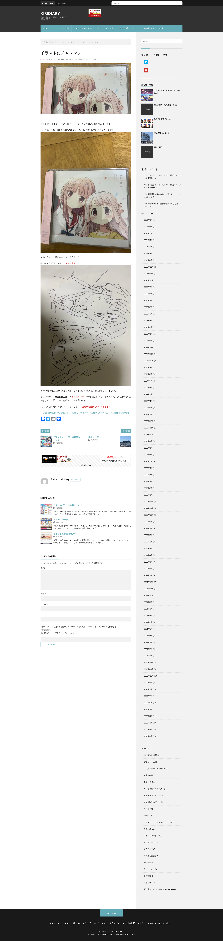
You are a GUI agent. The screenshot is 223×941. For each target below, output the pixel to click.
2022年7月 (148, 535)
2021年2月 (148, 649)
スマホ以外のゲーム (152, 802)
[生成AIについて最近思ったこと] (147, 109)
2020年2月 (148, 729)
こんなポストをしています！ (153, 28)
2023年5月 (148, 468)
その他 (146, 809)
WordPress (130, 934)
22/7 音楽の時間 (150, 755)
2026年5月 (148, 240)
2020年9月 (148, 682)
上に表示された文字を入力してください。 (58, 633)
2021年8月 (148, 609)
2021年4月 (148, 636)
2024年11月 (149, 354)
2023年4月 (148, 475)
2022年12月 (149, 501)
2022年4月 (148, 555)
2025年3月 (148, 327)
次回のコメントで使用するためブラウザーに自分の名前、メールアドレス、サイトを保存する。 (79, 627)
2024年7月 (148, 381)
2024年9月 (148, 367)
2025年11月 (149, 273)
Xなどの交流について (127, 28)
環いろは (89, 59)
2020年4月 (148, 716)
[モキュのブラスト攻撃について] (46, 509)
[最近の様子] (147, 152)
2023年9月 (148, 441)
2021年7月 (148, 615)
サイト (43, 614)
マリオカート (149, 842)
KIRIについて (48, 28)
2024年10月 (149, 361)
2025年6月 (148, 307)
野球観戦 (147, 876)
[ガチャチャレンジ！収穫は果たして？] (46, 441)
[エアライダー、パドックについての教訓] (147, 95)
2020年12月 (149, 662)
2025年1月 (148, 340)
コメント (44, 568)
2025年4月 (148, 320)
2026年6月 (148, 233)
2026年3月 (148, 247)
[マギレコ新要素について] (46, 538)
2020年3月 (148, 723)
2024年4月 (148, 401)
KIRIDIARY (50, 13)
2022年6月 (148, 542)
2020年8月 (148, 689)
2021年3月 (148, 642)
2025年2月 (148, 334)
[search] (180, 3)
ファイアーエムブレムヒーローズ (157, 822)
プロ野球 (147, 829)
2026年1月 (148, 260)
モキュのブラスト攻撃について (67, 505)
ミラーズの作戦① (61, 519)
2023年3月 (148, 481)
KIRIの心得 (64, 28)
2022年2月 (148, 568)
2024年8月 (148, 374)
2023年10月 (149, 434)
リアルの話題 (149, 856)
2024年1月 (148, 414)
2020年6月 (148, 703)
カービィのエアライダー (154, 789)
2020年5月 (148, 709)
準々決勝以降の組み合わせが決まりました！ (162, 194)
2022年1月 (148, 575)
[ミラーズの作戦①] (46, 524)
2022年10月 (149, 515)
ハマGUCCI (148, 206)
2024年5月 (148, 394)
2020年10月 (149, 676)
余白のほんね (80, 59)
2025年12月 (149, 267)
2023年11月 (149, 428)
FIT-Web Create (107, 934)
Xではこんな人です (105, 28)
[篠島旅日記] (125, 441)
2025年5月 (148, 314)
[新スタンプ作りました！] (147, 123)
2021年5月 (148, 629)
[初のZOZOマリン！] (147, 138)
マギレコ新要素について (64, 534)
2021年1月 (148, 656)
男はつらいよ (149, 869)
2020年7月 (148, 696)
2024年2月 (148, 408)
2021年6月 (148, 622)
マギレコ (71, 59)
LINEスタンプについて (83, 28)
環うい (95, 59)
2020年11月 (149, 669)
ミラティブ (148, 849)
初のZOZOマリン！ (161, 133)
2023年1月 (148, 495)
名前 (43, 594)
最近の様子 (158, 147)
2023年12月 (149, 421)
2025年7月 (148, 300)
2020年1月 (148, 736)
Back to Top (111, 913)
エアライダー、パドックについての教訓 (124, 3)
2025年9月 (148, 287)
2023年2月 (148, 488)
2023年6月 (148, 461)
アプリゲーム (149, 762)
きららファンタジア (152, 795)
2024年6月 (148, 387)
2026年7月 (148, 227)
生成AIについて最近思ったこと (166, 105)
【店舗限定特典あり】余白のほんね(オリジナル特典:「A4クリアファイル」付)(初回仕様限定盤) (85, 412)
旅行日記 (147, 862)
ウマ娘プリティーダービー (155, 768)
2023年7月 (148, 454)
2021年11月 (149, 589)
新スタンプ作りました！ (163, 119)
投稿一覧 (74, 479)
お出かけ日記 (149, 775)
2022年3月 (148, 562)
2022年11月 (149, 508)
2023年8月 (148, 448)
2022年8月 (148, 528)
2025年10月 (149, 280)
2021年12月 (149, 582)
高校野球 (147, 882)
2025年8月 (148, 294)
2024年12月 (149, 347)
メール (44, 604)
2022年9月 (148, 522)
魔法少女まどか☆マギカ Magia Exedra (159, 889)
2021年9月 (148, 602)
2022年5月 (148, 548)
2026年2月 (148, 253)
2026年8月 (148, 220)
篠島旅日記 (93, 437)
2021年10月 (149, 595)
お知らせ (147, 782)
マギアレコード (59, 59)
